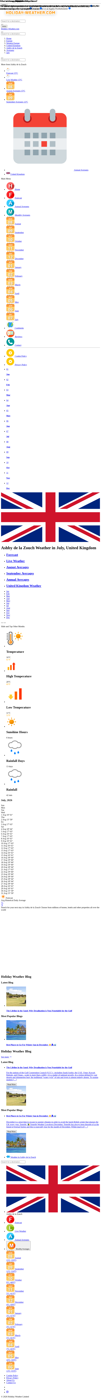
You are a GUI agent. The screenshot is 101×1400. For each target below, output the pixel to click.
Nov (8, 615)
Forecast (12, 554)
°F (2, 905)
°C (2, 903)
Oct (7, 613)
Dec (8, 617)
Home (8, 38)
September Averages (20, 573)
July (8, 53)
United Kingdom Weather (23, 585)
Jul (7, 605)
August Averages (17, 567)
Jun (7, 603)
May (8, 601)
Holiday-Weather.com (10, 29)
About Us (10, 1380)
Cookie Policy (12, 1375)
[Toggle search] (2, 24)
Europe (9, 41)
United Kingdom (13, 45)
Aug (8, 608)
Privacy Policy (12, 1378)
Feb (7, 594)
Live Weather (15, 561)
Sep (7, 610)
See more (5, 1057)
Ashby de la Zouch (14, 48)
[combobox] (13, 21)
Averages (10, 50)
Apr (8, 598)
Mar (8, 596)
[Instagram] (53, 1392)
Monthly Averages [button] (22, 215)
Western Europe (13, 43)
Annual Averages (17, 579)
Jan (7, 591)
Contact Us (11, 1383)
